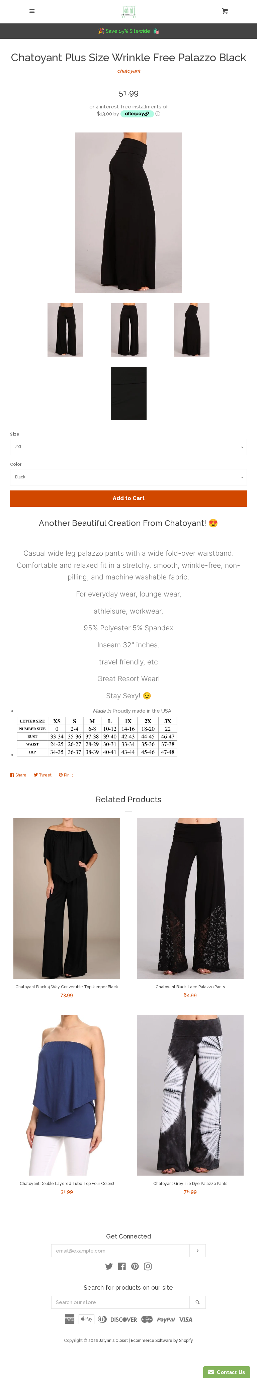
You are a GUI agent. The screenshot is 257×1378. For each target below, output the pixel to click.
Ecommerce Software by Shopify (162, 1340)
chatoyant (128, 71)
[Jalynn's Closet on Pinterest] (135, 1268)
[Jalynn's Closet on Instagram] (148, 1268)
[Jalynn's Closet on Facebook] (122, 1268)
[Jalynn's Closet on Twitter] (109, 1268)
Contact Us (229, 1372)
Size (14, 434)
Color (16, 464)
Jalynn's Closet (113, 1340)
